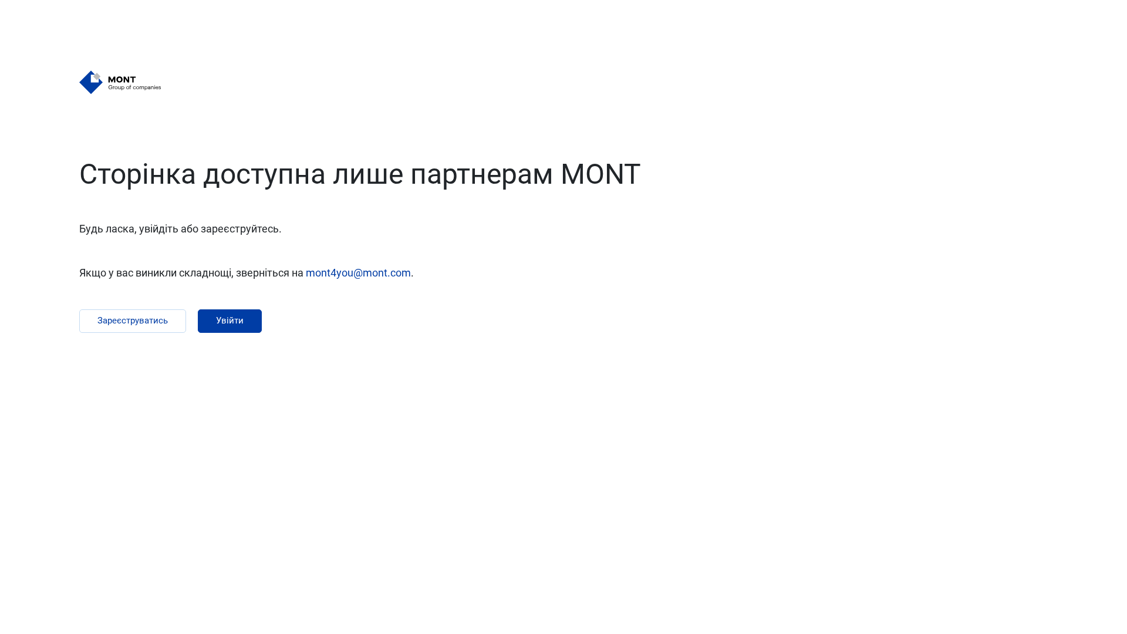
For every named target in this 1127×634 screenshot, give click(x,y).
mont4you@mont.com (358, 273)
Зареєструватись (132, 320)
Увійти (230, 320)
